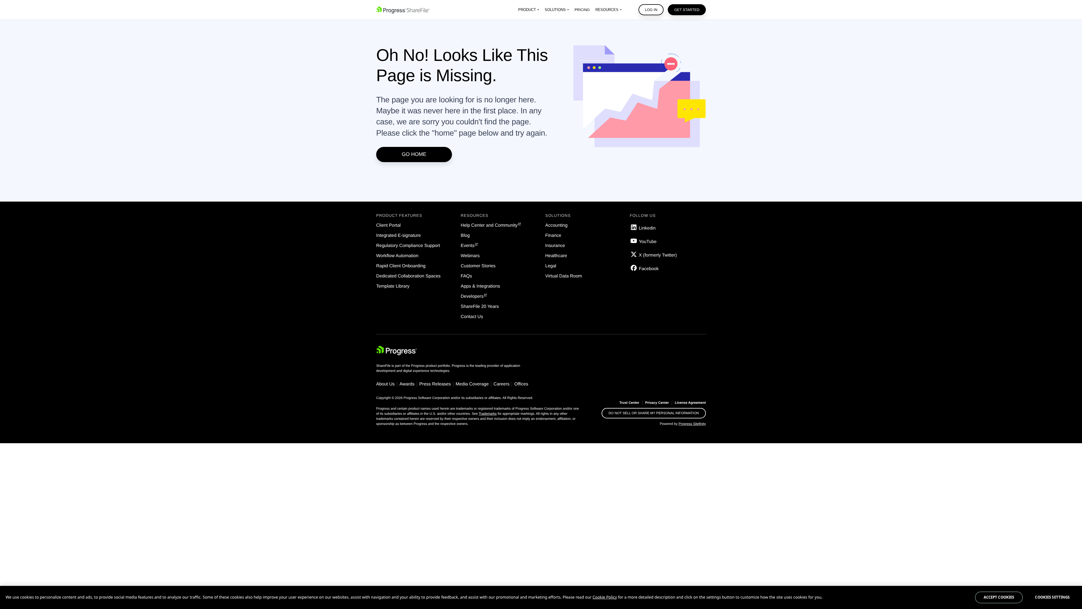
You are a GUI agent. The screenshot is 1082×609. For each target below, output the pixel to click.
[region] (541, 597)
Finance (553, 235)
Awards (407, 384)
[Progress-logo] (396, 352)
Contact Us (472, 316)
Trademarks (488, 414)
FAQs (466, 276)
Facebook (648, 268)
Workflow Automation (397, 255)
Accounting (556, 225)
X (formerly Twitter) (658, 255)
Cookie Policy (605, 597)
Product (527, 10)
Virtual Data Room (563, 276)
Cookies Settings (1052, 597)
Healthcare (556, 255)
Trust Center (629, 403)
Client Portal (388, 225)
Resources (606, 10)
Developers (472, 296)
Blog (465, 235)
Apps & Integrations (480, 286)
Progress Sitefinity (692, 424)
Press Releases (435, 384)
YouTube (648, 241)
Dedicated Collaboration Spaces (408, 276)
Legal (550, 266)
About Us (385, 384)
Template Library (392, 286)
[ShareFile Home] (402, 10)
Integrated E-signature (398, 235)
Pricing (582, 10)
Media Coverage (472, 384)
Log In (651, 10)
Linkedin (647, 228)
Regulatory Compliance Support (408, 245)
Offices (521, 384)
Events (468, 245)
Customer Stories (478, 266)
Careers (501, 384)
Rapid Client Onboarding (400, 266)
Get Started (687, 10)
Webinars (470, 255)
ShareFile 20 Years (480, 306)
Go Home (414, 154)
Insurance (555, 245)
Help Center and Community (489, 225)
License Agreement (690, 403)
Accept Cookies (999, 597)
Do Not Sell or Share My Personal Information (654, 413)
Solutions (555, 10)
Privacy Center (657, 403)
